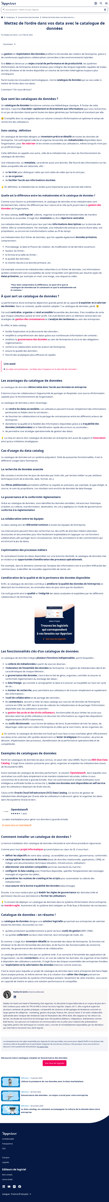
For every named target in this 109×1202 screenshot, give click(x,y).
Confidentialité (8, 1139)
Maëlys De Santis (11, 35)
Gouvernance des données (28, 17)
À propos (5, 1157)
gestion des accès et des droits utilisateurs (31, 712)
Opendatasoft (78, 772)
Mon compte (7, 1174)
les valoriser (29, 143)
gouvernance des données (32, 339)
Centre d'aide (7, 1179)
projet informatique (31, 849)
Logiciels (5, 1162)
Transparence (7, 1143)
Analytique (10, 17)
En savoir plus (42, 1046)
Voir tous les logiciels (54, 1063)
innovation (99, 437)
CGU (4, 1148)
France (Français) (19, 1194)
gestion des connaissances (30, 319)
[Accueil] (2, 17)
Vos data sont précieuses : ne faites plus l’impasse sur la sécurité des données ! (41, 369)
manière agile (12, 905)
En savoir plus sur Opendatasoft (16, 825)
